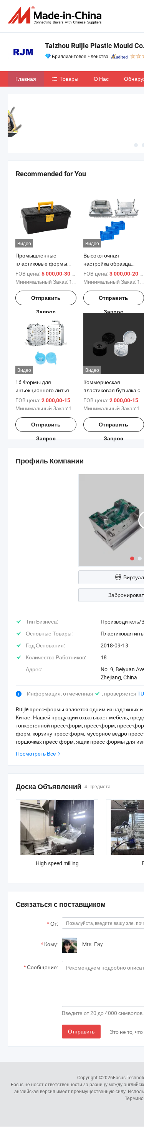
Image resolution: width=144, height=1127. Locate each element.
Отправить (81, 1031)
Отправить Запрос (46, 300)
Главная (25, 78)
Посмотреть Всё (36, 753)
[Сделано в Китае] (56, 15)
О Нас (101, 78)
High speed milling (57, 863)
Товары (69, 78)
